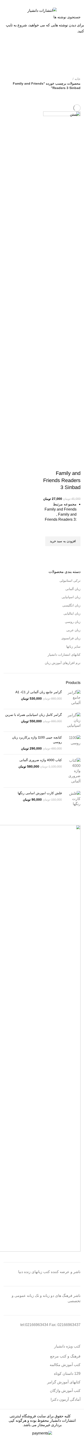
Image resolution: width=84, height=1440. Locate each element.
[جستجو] (6, 17)
